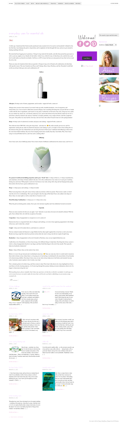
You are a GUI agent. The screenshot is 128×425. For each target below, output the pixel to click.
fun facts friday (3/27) (16, 367)
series (60, 3)
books (78, 3)
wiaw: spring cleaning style (17, 341)
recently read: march (48, 367)
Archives (101, 45)
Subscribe (114, 3)
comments (13, 280)
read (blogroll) (42, 3)
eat (28, 3)
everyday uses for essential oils (26, 33)
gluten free (20, 3)
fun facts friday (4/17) (15, 314)
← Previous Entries (16, 417)
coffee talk (45, 341)
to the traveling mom (15, 396)
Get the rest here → (13, 308)
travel (53, 3)
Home (11, 3)
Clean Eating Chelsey (64, 17)
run (32, 3)
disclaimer (69, 3)
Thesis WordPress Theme (104, 421)
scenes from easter (47, 314)
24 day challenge (14, 286)
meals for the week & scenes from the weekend (56, 286)
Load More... (87, 58)
